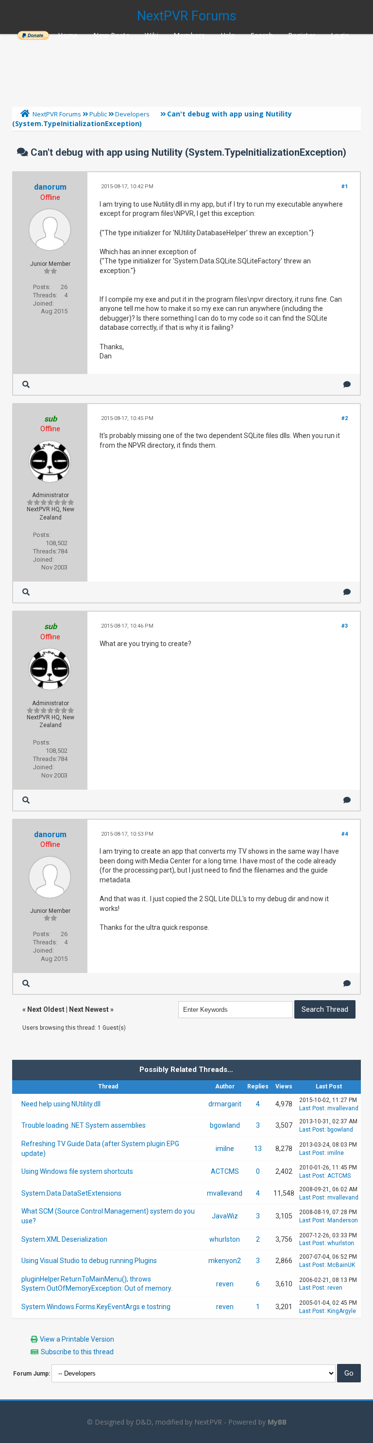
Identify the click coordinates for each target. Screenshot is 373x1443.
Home (68, 35)
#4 (344, 834)
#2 (344, 418)
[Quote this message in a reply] (347, 384)
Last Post (311, 1108)
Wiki (151, 35)
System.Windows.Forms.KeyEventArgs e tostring (95, 1307)
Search (262, 35)
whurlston (224, 1239)
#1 (344, 186)
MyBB (277, 1422)
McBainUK (341, 1265)
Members (189, 35)
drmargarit (224, 1104)
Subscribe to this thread (77, 1352)
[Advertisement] (186, 68)
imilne (225, 1148)
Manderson (342, 1220)
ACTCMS (225, 1171)
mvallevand (342, 1108)
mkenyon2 (224, 1261)
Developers (132, 114)
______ (33, 35)
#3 (344, 626)
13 (258, 1148)
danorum (50, 187)
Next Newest (89, 1009)
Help (228, 35)
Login (340, 35)
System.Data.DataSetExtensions (71, 1193)
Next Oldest (46, 1009)
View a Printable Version (77, 1339)
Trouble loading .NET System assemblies (83, 1125)
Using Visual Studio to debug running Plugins (89, 1261)
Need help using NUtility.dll (61, 1104)
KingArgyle (341, 1311)
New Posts (111, 35)
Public (98, 114)
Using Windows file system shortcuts (77, 1171)
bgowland (225, 1125)
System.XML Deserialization (64, 1239)
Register (301, 35)
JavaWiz (225, 1216)
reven (225, 1284)
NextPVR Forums (187, 16)
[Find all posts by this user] (26, 384)
